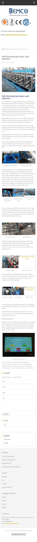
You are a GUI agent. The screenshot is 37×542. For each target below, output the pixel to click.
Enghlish (4, 497)
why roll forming (30, 368)
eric (4, 62)
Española (4, 507)
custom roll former (8, 362)
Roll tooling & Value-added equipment (11, 466)
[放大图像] (18, 67)
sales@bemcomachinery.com (11, 523)
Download (4, 476)
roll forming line (17, 366)
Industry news (11, 62)
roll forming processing (7, 368)
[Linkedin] (20, 534)
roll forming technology (19, 368)
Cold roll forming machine (8, 456)
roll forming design (26, 364)
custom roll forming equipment (20, 362)
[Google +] (17, 534)
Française (4, 500)
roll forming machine (27, 366)
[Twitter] (12, 534)
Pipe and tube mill (6, 463)
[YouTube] (24, 534)
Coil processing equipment (8, 459)
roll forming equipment (7, 366)
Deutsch (4, 504)
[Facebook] (15, 534)
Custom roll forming (7, 487)
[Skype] (22, 534)
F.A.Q (3, 480)
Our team (4, 483)
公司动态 (6, 443)
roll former (19, 364)
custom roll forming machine (9, 364)
